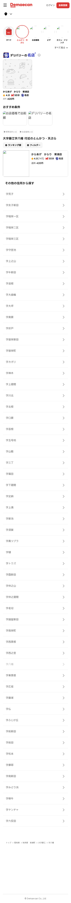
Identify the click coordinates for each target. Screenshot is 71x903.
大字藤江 (42, 842)
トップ (8, 842)
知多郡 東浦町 (29, 842)
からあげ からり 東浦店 (46, 154)
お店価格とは (27, 131)
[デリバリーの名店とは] (39, 55)
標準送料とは (11, 131)
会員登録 (63, 5)
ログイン (50, 5)
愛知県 (17, 842)
